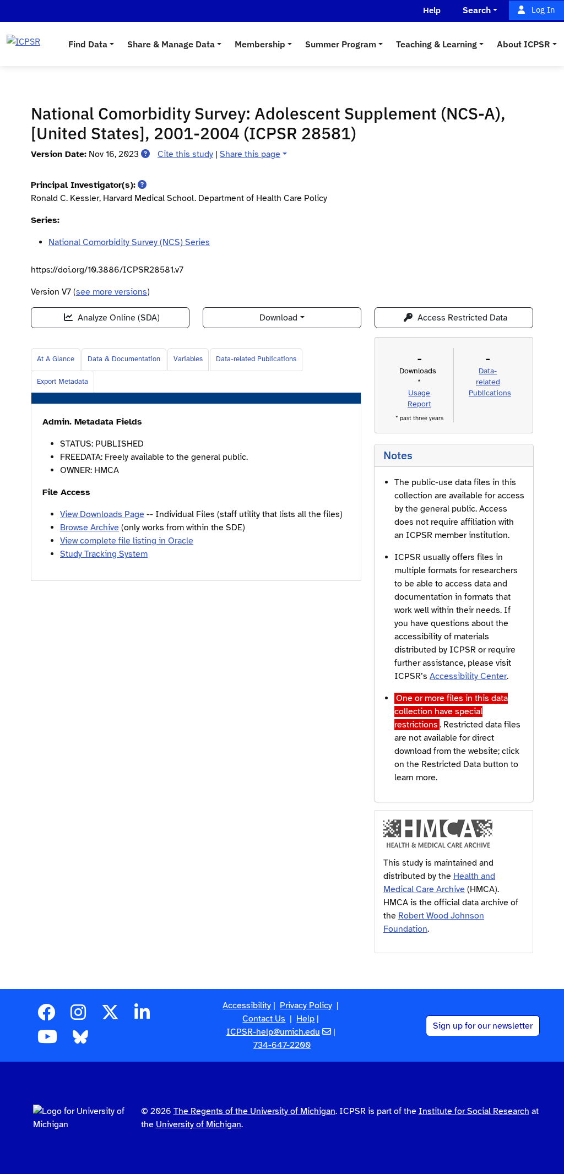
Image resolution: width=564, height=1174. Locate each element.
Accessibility (247, 1005)
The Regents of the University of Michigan (254, 1111)
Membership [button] (260, 44)
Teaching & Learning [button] (436, 44)
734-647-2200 (282, 1045)
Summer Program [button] (340, 44)
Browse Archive (89, 527)
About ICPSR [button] (523, 44)
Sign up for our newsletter (483, 1025)
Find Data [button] (87, 44)
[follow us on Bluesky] (80, 1040)
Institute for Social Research (474, 1111)
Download (278, 317)
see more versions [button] (111, 291)
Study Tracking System (104, 553)
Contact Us (263, 1018)
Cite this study (185, 154)
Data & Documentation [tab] (124, 359)
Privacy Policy (306, 1005)
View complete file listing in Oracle (126, 540)
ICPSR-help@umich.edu (273, 1031)
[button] (145, 154)
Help (305, 1018)
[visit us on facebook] (46, 1015)
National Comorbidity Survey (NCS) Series (129, 242)
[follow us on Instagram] (78, 1015)
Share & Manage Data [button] (171, 44)
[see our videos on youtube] (47, 1040)
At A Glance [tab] (55, 359)
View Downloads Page (102, 514)
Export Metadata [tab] (62, 381)
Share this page (250, 154)
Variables (188, 359)
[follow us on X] (110, 1015)
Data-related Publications (256, 359)
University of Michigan (198, 1124)
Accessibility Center (468, 676)
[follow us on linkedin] (142, 1015)
